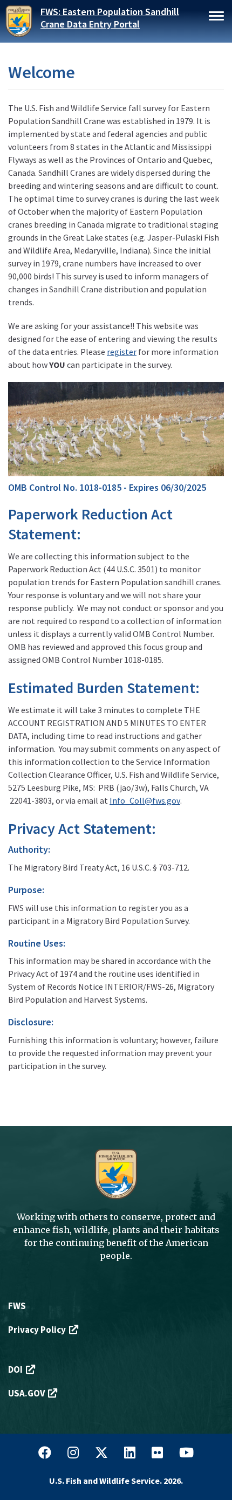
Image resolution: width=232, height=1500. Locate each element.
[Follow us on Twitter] (101, 1453)
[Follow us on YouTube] (186, 1453)
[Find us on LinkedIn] (129, 1453)
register (122, 351)
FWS (17, 1306)
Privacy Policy (37, 1329)
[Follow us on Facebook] (44, 1453)
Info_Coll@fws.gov (145, 800)
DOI (15, 1369)
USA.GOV (26, 1393)
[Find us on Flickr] (157, 1453)
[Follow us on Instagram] (73, 1453)
